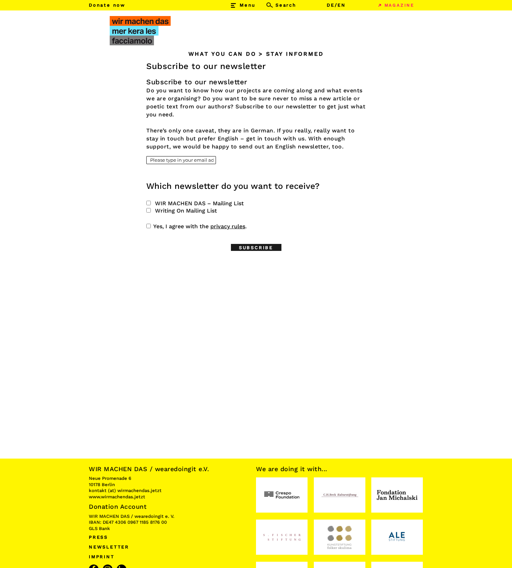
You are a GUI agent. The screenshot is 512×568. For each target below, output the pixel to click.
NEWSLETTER (109, 547)
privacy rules (227, 226)
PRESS (98, 537)
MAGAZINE (399, 5)
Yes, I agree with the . (200, 226)
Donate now (107, 5)
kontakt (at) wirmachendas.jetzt (125, 490)
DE (331, 5)
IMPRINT (102, 556)
